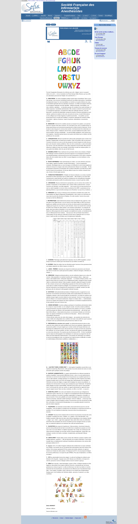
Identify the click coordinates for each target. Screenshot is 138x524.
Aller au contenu (31, 0)
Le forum (93, 15)
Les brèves (84, 18)
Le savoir (86, 15)
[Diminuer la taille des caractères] (90, 42)
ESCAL (112, 523)
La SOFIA (35, 15)
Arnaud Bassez (87, 33)
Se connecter (27, 20)
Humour (56, 18)
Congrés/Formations (69, 15)
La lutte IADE (75, 18)
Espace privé (78, 518)
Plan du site (55, 518)
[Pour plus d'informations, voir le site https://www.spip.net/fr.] (114, 521)
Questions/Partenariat (46, 18)
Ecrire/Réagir (108, 15)
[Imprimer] (48, 42)
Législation (58, 15)
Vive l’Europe (99, 37)
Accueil (28, 15)
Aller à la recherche (40, 0)
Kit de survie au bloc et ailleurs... (104, 32)
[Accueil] (32, 13)
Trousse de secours (101, 48)
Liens (79, 15)
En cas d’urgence (100, 53)
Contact (100, 15)
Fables (97, 42)
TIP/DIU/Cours (65, 18)
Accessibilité (24, 0)
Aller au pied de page (50, 0)
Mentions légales (69, 518)
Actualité (43, 15)
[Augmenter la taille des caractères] (86, 42)
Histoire (50, 15)
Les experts (93, 18)
